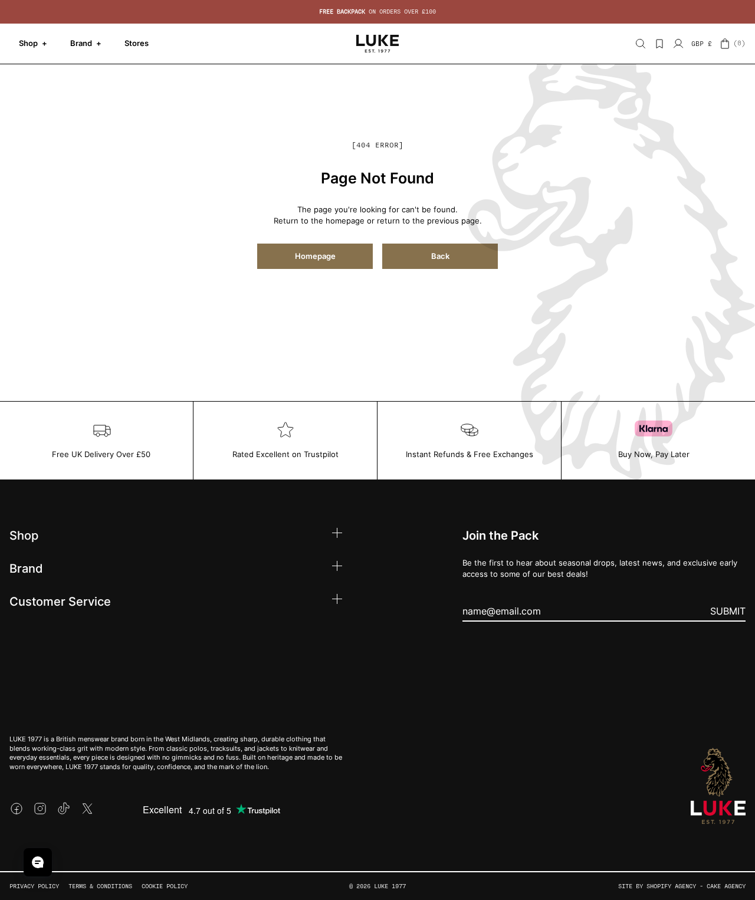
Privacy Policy (34, 886)
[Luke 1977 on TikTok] (64, 809)
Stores (136, 43)
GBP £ (701, 44)
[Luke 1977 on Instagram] (40, 809)
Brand (85, 43)
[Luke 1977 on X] (87, 809)
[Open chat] (38, 862)
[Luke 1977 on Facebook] (16, 809)
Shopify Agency (671, 886)
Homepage (315, 256)
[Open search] (640, 44)
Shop (33, 43)
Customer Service (60, 601)
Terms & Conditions (100, 886)
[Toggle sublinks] (337, 534)
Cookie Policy (165, 886)
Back (440, 256)
